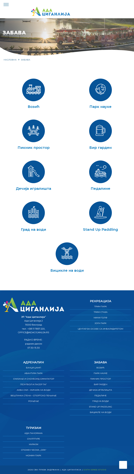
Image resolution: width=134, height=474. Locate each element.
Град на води (33, 229)
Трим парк (100, 306)
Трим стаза (100, 312)
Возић (33, 107)
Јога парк (100, 323)
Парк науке (100, 107)
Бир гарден (100, 148)
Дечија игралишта (33, 188)
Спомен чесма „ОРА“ (33, 450)
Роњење (33, 401)
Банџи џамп (33, 367)
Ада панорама (33, 433)
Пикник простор (34, 148)
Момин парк (33, 455)
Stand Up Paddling (100, 229)
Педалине (100, 188)
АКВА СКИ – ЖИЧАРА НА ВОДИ (33, 390)
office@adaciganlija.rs (33, 332)
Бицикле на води (67, 270)
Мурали (33, 444)
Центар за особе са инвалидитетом (100, 328)
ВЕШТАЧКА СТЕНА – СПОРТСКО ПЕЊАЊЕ (34, 395)
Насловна (10, 59)
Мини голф (100, 317)
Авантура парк (33, 373)
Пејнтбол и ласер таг (33, 384)
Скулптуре (33, 438)
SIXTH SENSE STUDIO (95, 470)
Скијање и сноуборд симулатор (33, 378)
